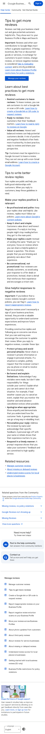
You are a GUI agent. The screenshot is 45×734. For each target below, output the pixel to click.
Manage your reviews (17, 78)
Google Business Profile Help (17, 3)
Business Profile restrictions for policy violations (24, 670)
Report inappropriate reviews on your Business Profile (24, 605)
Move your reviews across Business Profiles (23, 622)
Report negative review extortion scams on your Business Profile (22, 614)
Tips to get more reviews (20, 590)
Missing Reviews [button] (9, 518)
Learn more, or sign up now (16, 710)
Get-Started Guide (30, 10)
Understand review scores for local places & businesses (23, 653)
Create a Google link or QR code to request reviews (23, 597)
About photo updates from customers (24, 630)
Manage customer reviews (19, 466)
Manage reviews (12, 578)
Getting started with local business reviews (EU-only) (23, 662)
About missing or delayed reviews (22, 469)
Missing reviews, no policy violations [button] (18, 506)
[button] (4, 4)
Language (10, 726)
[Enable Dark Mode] (24, 729)
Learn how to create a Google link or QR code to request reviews (23, 111)
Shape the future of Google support (15, 699)
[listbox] (12, 729)
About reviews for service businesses (24, 641)
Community (16, 10)
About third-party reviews (19, 635)
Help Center (5, 10)
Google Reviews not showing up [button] (16, 512)
